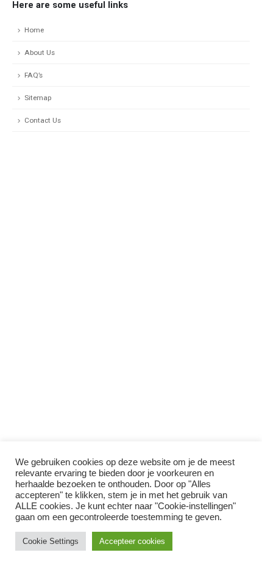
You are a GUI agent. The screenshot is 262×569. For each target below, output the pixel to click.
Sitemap (37, 97)
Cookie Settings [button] (51, 541)
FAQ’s (33, 75)
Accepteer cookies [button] (132, 541)
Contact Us (42, 120)
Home (34, 30)
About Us (39, 52)
